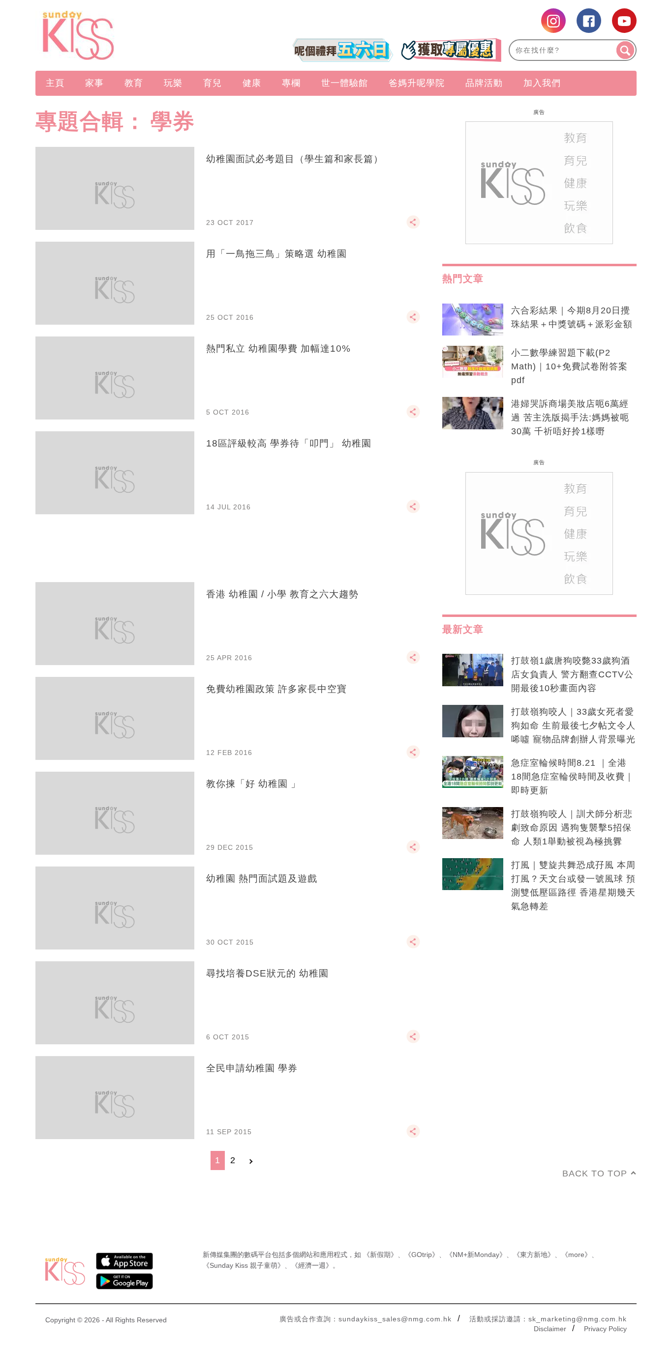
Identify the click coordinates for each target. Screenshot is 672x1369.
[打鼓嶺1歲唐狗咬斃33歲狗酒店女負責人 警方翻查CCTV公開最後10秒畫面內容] (472, 670)
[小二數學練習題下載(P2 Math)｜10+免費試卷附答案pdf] (472, 362)
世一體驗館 (344, 83)
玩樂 (173, 83)
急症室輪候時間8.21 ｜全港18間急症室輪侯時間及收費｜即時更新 (572, 776)
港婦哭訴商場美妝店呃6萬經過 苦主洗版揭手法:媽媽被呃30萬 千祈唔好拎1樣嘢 (570, 417)
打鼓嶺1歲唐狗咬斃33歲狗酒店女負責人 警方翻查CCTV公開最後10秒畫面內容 (572, 674)
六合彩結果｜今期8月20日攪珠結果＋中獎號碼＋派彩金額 (572, 317)
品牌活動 (484, 83)
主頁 (55, 83)
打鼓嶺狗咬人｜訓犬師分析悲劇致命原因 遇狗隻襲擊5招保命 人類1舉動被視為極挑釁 (572, 827)
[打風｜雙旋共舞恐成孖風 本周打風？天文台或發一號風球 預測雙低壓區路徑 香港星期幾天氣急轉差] (472, 874)
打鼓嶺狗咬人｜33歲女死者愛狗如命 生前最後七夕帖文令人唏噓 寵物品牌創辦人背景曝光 (573, 725)
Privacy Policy (605, 1329)
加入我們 (542, 83)
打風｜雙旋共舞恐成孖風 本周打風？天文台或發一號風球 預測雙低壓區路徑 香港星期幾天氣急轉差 (573, 885)
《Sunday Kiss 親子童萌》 (243, 1265)
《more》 (576, 1254)
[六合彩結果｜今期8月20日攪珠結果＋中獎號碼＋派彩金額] (472, 320)
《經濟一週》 (312, 1265)
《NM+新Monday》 (476, 1254)
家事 (94, 83)
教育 (133, 83)
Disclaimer (550, 1329)
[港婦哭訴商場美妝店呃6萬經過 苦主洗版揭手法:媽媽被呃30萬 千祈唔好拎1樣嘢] (472, 413)
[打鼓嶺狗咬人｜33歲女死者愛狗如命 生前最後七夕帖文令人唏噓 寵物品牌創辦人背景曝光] (472, 721)
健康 (252, 83)
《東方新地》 (533, 1254)
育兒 (212, 83)
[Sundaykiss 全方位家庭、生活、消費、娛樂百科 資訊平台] (125, 35)
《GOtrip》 (421, 1254)
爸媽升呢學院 (417, 83)
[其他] (413, 226)
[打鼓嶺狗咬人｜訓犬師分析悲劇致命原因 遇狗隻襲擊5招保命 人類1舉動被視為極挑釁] (472, 823)
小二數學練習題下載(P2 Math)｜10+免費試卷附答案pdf (569, 366)
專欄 (291, 83)
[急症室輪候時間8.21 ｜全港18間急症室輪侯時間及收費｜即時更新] (472, 772)
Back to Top (594, 1173)
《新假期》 (380, 1254)
